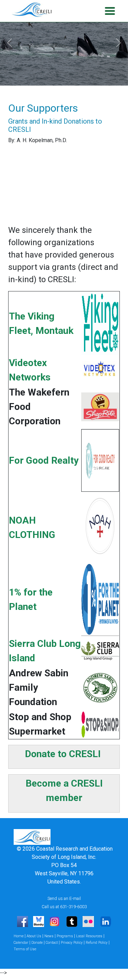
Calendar (21, 942)
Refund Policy (97, 942)
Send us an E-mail (64, 898)
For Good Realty (44, 460)
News (49, 936)
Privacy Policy (72, 942)
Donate (37, 942)
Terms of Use (25, 949)
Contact (52, 942)
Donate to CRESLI (63, 754)
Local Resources (89, 936)
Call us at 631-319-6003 (64, 906)
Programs (65, 936)
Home (19, 936)
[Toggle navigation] (108, 11)
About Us (34, 936)
